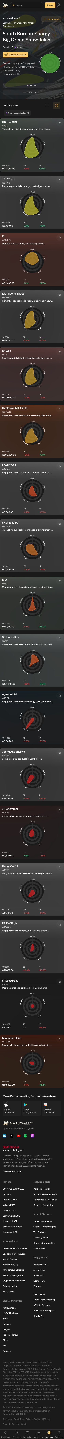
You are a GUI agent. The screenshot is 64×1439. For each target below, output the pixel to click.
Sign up (50, 5)
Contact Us (39, 1281)
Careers (37, 1286)
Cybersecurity (10, 1286)
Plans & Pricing (40, 1264)
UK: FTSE (7, 1194)
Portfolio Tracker (41, 1189)
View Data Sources (12, 1171)
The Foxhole (39, 1232)
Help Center (39, 1294)
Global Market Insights (44, 1226)
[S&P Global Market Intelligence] (13, 1148)
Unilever (7, 1324)
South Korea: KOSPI (12, 1226)
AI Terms (46, 1419)
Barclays (7, 1351)
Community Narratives (44, 1243)
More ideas (8, 1291)
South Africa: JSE (11, 1216)
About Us (38, 1275)
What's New (39, 1248)
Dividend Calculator (43, 1205)
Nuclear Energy (10, 1264)
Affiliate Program (41, 1305)
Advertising (39, 1270)
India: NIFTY (9, 1205)
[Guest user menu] (58, 5)
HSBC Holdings (10, 1313)
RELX (5, 1340)
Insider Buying (10, 1259)
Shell (5, 1318)
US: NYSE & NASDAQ (13, 1189)
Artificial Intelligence (13, 1275)
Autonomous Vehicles (13, 1270)
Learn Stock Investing (44, 1299)
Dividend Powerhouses (14, 1253)
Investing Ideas (10, 18)
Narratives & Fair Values (45, 1199)
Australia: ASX (10, 1199)
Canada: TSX (9, 1210)
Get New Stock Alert (17, 55)
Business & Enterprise (44, 1310)
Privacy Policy (33, 1419)
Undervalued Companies (15, 1248)
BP (4, 1345)
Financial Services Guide (15, 1424)
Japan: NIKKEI (10, 1221)
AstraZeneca (9, 1307)
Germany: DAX (10, 1232)
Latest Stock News (42, 1221)
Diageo (6, 1329)
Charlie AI (38, 1316)
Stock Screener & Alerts (45, 1194)
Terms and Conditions (13, 1419)
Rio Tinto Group (10, 1335)
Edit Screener (53, 19)
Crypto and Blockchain (14, 1280)
